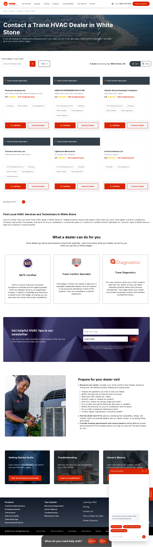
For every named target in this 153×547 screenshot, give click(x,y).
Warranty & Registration (54, 506)
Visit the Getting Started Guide (25, 478)
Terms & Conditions (56, 531)
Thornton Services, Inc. (15, 151)
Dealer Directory (90, 520)
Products (9, 502)
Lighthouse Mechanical (65, 151)
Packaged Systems (12, 509)
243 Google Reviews (125, 158)
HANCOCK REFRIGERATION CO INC (70, 90)
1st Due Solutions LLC (113, 151)
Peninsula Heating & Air (15, 90)
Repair (103, 541)
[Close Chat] (146, 471)
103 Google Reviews (76, 158)
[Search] (32, 64)
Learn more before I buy (118, 531)
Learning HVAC (90, 502)
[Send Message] (144, 536)
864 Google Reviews (76, 97)
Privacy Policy (108, 348)
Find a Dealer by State (93, 516)
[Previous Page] (19, 202)
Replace (93, 541)
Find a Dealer (8, 11)
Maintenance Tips (51, 516)
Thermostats (10, 512)
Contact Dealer (38, 125)
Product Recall (86, 531)
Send (134, 339)
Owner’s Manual (50, 509)
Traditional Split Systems (15, 506)
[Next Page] (28, 202)
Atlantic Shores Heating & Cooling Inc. (121, 90)
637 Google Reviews (26, 97)
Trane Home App (11, 519)
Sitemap (98, 531)
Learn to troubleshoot (70, 478)
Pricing (86, 507)
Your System (50, 502)
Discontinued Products (14, 522)
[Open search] (113, 4)
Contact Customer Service (132, 527)
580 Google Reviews (125, 97)
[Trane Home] (11, 4)
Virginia (20, 11)
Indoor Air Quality (12, 516)
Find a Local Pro (141, 4)
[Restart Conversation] (142, 471)
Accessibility (72, 531)
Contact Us (88, 511)
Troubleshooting (51, 512)
